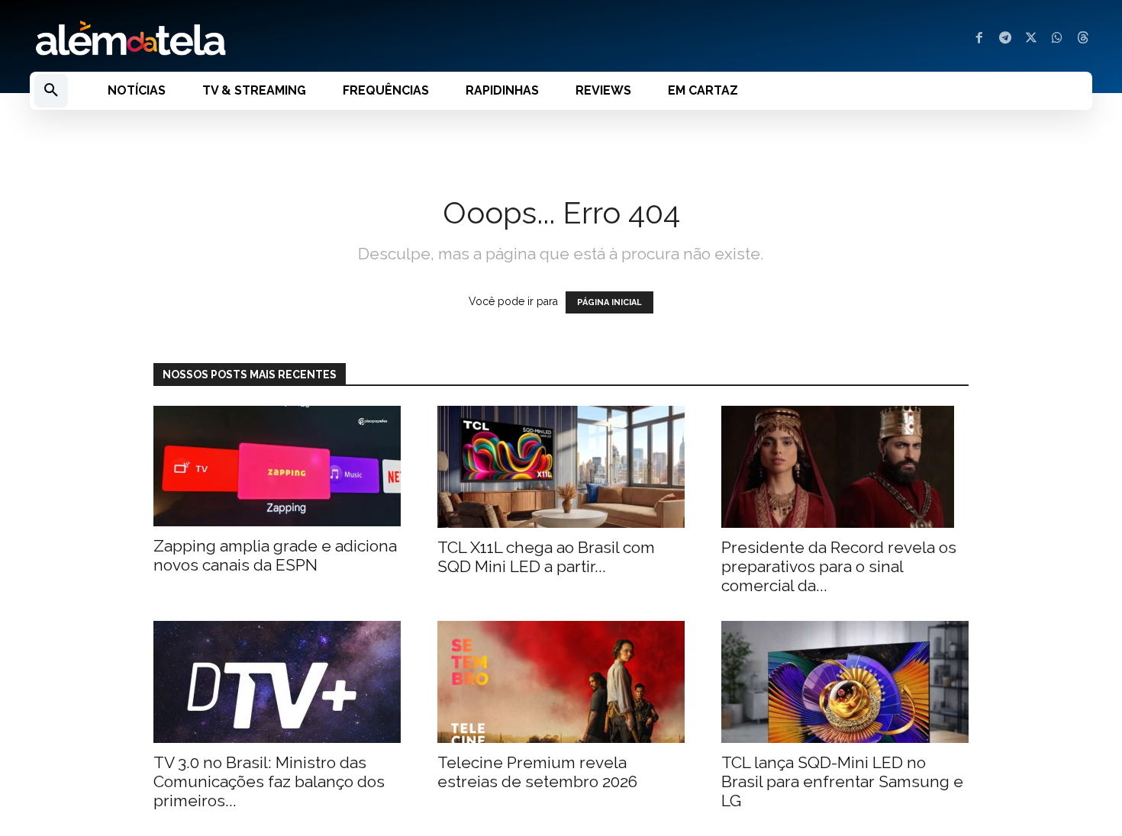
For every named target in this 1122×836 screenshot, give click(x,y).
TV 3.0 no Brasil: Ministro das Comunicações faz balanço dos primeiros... (269, 781)
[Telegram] (1005, 39)
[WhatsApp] (1057, 39)
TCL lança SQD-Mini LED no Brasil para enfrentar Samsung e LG (842, 781)
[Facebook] (979, 39)
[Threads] (1083, 39)
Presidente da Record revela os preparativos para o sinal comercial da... (838, 566)
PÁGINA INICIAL (609, 302)
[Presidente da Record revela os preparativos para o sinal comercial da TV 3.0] (845, 467)
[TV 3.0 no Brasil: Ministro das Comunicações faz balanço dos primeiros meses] (277, 682)
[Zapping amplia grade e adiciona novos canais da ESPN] (277, 466)
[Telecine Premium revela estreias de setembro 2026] (561, 682)
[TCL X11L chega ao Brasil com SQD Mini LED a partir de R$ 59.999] (561, 467)
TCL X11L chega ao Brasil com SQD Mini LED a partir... (546, 557)
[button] (51, 91)
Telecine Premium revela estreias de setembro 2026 (537, 772)
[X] (1031, 39)
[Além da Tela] (286, 38)
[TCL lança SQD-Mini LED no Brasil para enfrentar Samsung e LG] (845, 682)
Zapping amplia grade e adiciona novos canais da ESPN (275, 555)
